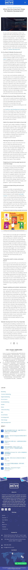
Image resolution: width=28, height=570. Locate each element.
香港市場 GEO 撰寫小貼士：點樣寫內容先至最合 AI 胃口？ (15, 442)
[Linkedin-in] (9, 509)
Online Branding (5, 409)
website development (14, 49)
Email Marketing (5, 402)
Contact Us (5, 529)
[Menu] (25, 2)
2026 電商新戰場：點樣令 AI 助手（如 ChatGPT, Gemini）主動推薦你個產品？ (14, 447)
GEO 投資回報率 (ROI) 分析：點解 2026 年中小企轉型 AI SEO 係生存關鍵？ (15, 431)
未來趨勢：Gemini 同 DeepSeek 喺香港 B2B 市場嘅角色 (16, 436)
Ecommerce (4, 399)
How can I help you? (22, 563)
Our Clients (5, 520)
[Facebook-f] (2, 509)
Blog (3, 522)
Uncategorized (5, 417)
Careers (4, 527)
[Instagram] (6, 509)
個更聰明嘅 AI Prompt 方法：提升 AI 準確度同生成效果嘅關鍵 (16, 453)
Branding (3, 391)
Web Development (17, 7)
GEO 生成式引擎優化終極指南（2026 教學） (15, 463)
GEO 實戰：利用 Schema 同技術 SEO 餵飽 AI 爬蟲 (15, 458)
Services (4, 517)
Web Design (9, 7)
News (2, 407)
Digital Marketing (5, 397)
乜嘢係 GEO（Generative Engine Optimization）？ (12, 468)
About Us (4, 524)
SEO (2, 412)
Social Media (4, 415)
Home (3, 515)
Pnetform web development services (15, 109)
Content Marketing (6, 394)
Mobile (2, 404)
